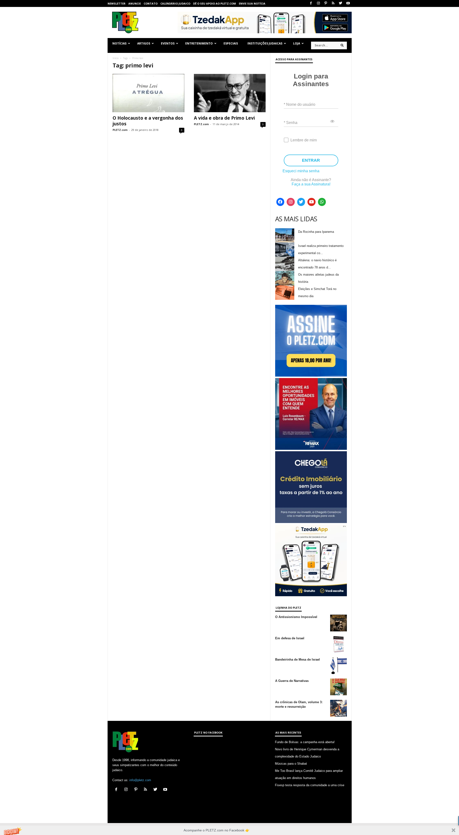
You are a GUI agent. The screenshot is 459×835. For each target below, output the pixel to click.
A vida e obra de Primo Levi (224, 118)
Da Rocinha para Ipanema (316, 232)
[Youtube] (348, 3)
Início (116, 58)
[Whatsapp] (322, 202)
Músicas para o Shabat (291, 763)
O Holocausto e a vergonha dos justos (148, 121)
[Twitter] (341, 3)
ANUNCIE (134, 3)
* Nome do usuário (299, 104)
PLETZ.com (120, 130)
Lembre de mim (303, 140)
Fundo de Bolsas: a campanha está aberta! (305, 742)
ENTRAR (311, 160)
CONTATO (151, 3)
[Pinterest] (326, 3)
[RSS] (333, 3)
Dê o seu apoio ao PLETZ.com (214, 3)
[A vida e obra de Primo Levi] (230, 93)
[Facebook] (311, 3)
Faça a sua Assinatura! (311, 184)
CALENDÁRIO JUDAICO (175, 3)
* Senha (290, 123)
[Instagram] (318, 3)
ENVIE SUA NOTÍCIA (252, 3)
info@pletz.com (140, 780)
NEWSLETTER (117, 3)
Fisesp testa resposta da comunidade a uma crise (309, 785)
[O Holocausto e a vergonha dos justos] (148, 93)
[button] (229, 830)
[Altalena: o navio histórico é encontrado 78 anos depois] (284, 264)
